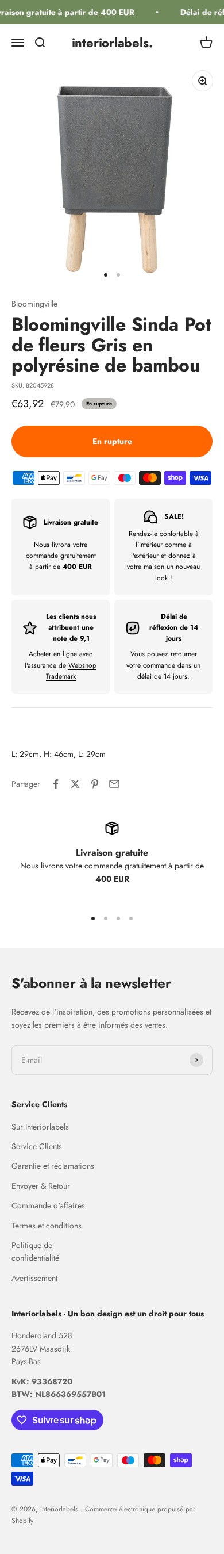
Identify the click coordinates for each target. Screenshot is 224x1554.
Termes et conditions (46, 1225)
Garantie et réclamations (52, 1166)
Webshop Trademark (71, 671)
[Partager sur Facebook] (55, 784)
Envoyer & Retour (40, 1186)
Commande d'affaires (48, 1205)
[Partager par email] (114, 784)
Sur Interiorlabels (40, 1126)
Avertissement (34, 1278)
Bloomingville (34, 303)
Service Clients (36, 1146)
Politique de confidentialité (35, 1251)
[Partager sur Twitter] (75, 784)
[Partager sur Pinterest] (95, 784)
